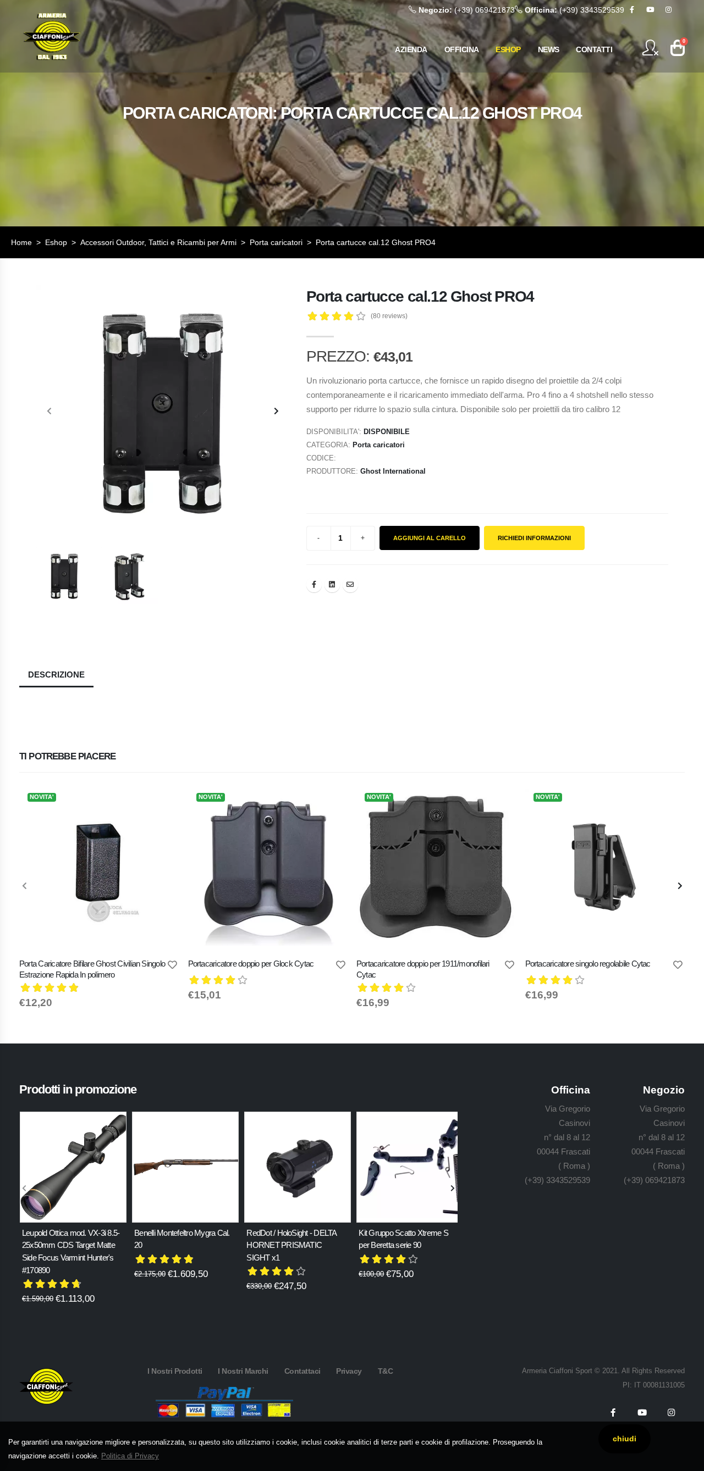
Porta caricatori (276, 242)
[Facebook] (632, 10)
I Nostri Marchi (243, 1371)
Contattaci (302, 1371)
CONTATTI (594, 49)
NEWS (548, 49)
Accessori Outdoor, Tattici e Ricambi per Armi (158, 242)
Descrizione (56, 674)
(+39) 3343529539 (574, 9)
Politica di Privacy (130, 1456)
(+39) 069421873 (467, 9)
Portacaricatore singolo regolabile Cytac (588, 963)
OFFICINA (461, 49)
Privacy (349, 1371)
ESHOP (508, 49)
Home (21, 242)
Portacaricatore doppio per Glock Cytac (251, 963)
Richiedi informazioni (534, 538)
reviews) (389, 316)
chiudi (624, 1438)
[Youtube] (650, 10)
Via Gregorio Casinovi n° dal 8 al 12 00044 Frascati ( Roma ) (563, 1137)
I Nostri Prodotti (174, 1371)
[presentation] (49, 411)
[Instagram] (668, 10)
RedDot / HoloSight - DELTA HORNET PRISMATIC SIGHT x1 (291, 1245)
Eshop (56, 242)
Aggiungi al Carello (429, 538)
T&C (385, 1371)
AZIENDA (411, 49)
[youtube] (642, 1413)
